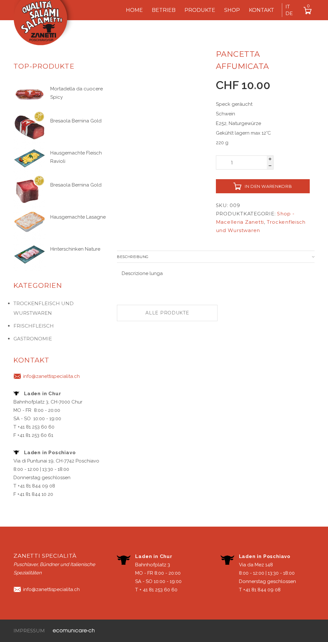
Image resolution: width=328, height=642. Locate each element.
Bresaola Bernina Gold (76, 121)
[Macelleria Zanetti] (47, 25)
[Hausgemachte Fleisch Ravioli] (29, 158)
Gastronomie (32, 339)
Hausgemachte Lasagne (78, 217)
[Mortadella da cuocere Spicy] (29, 93)
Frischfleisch (33, 326)
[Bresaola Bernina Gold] (29, 126)
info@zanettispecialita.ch (51, 376)
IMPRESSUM (29, 631)
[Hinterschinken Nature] (29, 254)
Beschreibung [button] (133, 256)
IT (287, 7)
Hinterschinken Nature (75, 249)
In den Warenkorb (268, 186)
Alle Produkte (167, 313)
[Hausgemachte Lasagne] (29, 222)
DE (289, 13)
